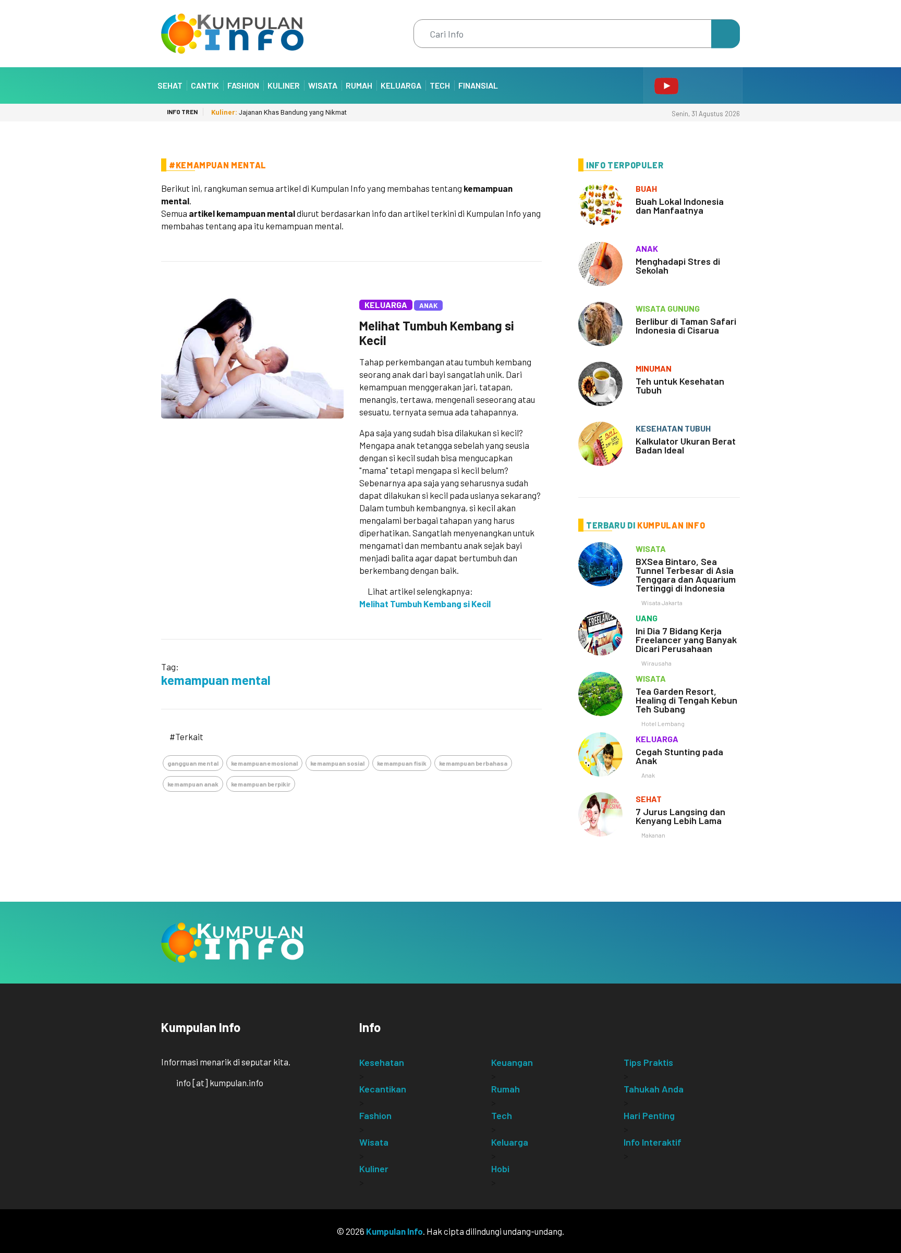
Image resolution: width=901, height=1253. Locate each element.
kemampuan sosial (337, 763)
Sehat (169, 85)
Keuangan (512, 1062)
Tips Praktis (648, 1062)
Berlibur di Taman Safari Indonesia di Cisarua (686, 325)
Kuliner (283, 85)
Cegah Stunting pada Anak (679, 756)
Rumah (359, 85)
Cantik (205, 85)
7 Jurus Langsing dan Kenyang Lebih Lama (680, 816)
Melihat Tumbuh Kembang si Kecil (436, 333)
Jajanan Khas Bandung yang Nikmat (279, 112)
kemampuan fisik (402, 763)
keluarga (657, 739)
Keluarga (401, 85)
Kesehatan (381, 1062)
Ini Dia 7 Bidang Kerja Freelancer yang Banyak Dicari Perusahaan (686, 639)
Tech (440, 85)
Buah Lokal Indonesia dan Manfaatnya (680, 205)
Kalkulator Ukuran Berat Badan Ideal (686, 445)
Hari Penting (649, 1115)
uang (647, 618)
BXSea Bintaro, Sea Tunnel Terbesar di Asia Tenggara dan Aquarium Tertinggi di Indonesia (686, 575)
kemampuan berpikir (260, 784)
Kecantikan (382, 1089)
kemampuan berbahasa (473, 763)
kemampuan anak (192, 784)
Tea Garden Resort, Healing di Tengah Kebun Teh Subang (686, 700)
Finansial (478, 85)
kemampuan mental (216, 679)
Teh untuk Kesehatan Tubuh (680, 385)
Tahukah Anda (654, 1089)
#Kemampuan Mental (217, 165)
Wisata (322, 85)
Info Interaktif (652, 1142)
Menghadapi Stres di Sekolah (678, 265)
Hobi (500, 1168)
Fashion (243, 85)
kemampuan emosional (264, 763)
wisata (651, 549)
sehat (649, 799)
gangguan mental (192, 763)
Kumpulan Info (394, 1231)
